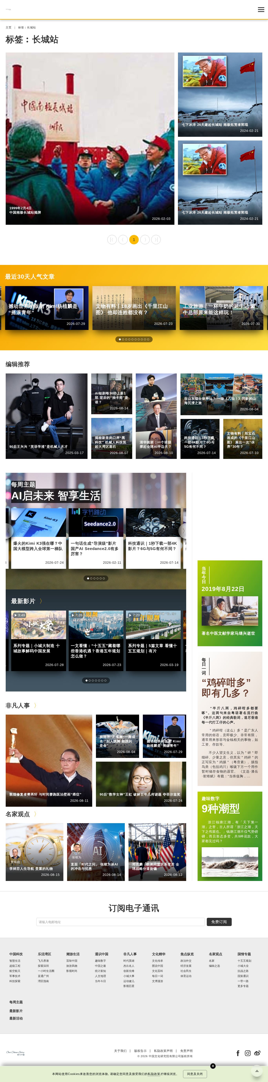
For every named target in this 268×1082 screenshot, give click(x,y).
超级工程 (14, 965)
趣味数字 (211, 798)
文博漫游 (233, 427)
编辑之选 (156, 858)
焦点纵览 (187, 954)
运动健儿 (128, 981)
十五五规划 (244, 960)
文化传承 (157, 960)
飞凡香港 (119, 432)
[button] (120, 339)
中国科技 (145, 436)
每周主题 (23, 484)
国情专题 (244, 954)
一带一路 (243, 981)
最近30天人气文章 (30, 276)
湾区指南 (43, 981)
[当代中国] (124, 9)
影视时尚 (71, 971)
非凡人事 (188, 118)
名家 (211, 960)
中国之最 (100, 965)
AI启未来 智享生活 (56, 495)
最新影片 (23, 601)
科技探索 (190, 432)
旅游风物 (208, 392)
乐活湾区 (101, 432)
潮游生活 (190, 392)
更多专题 (243, 986)
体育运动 (185, 976)
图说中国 (157, 965)
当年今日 (34, 202)
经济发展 (185, 965)
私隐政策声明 (163, 1050)
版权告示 (140, 1050)
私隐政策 (154, 1074)
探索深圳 (43, 965)
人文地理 (100, 976)
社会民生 (185, 971)
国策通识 (243, 976)
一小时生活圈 (46, 971)
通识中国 (15, 202)
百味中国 (71, 960)
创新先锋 (34, 441)
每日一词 (204, 666)
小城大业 (243, 965)
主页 (9, 27)
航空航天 (14, 971)
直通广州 (43, 976)
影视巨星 (128, 986)
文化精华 (233, 424)
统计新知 (119, 387)
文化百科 (157, 971)
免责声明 (186, 1050)
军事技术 (14, 976)
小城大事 (34, 788)
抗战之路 (243, 971)
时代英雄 (128, 960)
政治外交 (185, 960)
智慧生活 (164, 436)
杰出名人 (206, 118)
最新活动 (16, 1018)
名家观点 (18, 814)
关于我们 (120, 1050)
